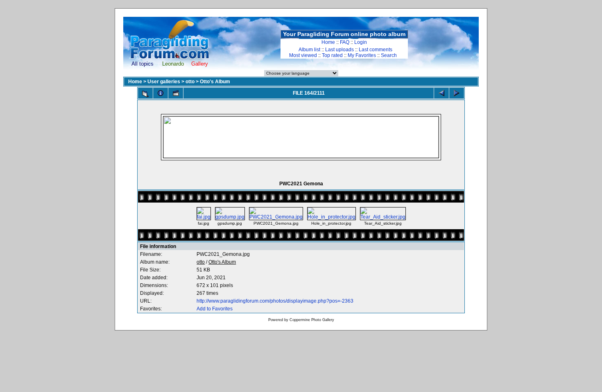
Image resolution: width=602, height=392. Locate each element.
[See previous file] (441, 93)
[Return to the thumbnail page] (145, 93)
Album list (309, 49)
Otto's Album (215, 81)
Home (328, 42)
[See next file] (456, 93)
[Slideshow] (175, 93)
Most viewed (303, 55)
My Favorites (362, 55)
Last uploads (339, 49)
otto (190, 81)
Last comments (375, 49)
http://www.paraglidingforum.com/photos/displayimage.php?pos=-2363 (275, 301)
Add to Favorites (215, 309)
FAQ (344, 42)
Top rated (332, 55)
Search (389, 55)
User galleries (163, 81)
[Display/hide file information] (160, 93)
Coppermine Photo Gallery (312, 320)
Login (360, 42)
